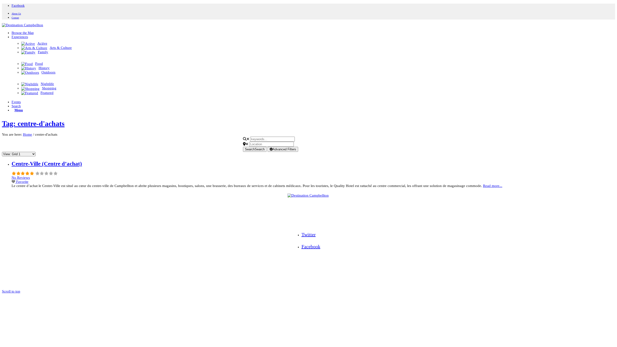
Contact (15, 17)
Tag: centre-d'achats (33, 123)
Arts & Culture (61, 48)
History (44, 68)
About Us (16, 13)
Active (42, 43)
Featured (47, 93)
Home (27, 134)
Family (43, 52)
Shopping (49, 88)
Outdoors (48, 72)
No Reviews (21, 178)
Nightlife (47, 84)
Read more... (492, 186)
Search (255, 149)
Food (39, 64)
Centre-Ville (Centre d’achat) (47, 164)
